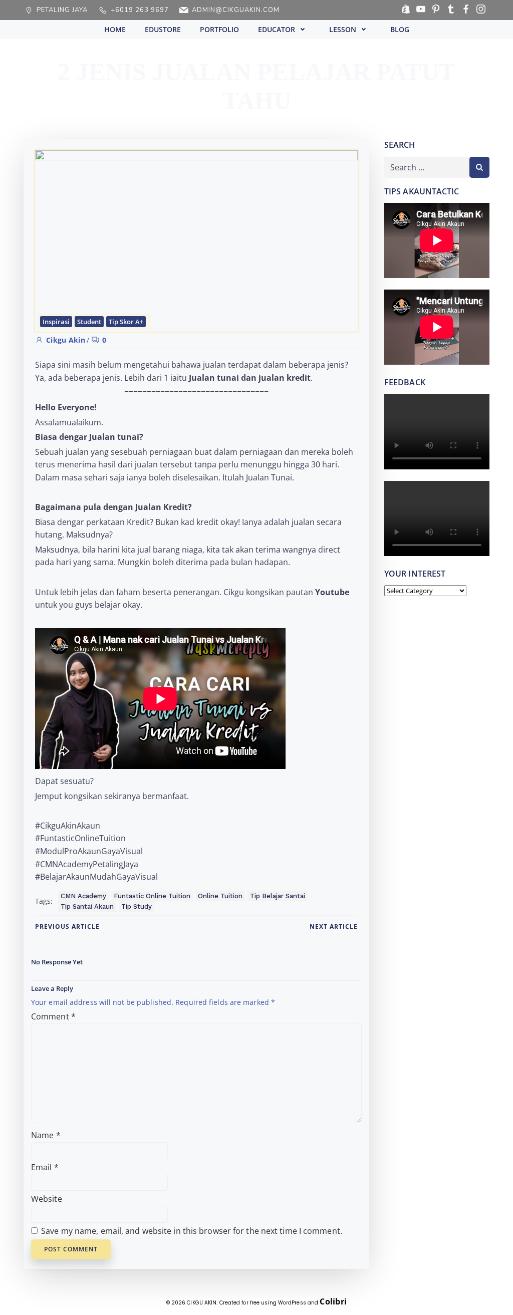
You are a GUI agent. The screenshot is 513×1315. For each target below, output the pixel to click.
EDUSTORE (163, 29)
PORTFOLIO (219, 29)
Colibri (333, 1301)
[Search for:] (426, 167)
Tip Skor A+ (126, 321)
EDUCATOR (276, 29)
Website (46, 1198)
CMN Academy (83, 896)
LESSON (342, 29)
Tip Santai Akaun (87, 906)
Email (45, 1167)
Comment (53, 1016)
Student (89, 321)
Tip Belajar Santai (277, 896)
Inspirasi (56, 321)
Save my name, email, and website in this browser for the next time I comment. (191, 1230)
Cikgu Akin (65, 340)
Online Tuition (220, 896)
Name (46, 1135)
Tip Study (136, 906)
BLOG (399, 29)
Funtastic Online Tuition (152, 896)
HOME (115, 29)
